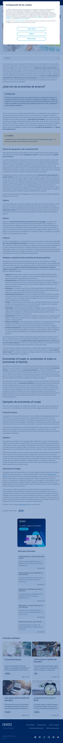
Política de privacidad (23, 18)
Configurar (9, 17)
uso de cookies (37, 17)
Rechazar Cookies (31, 38)
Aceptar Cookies (19, 21)
